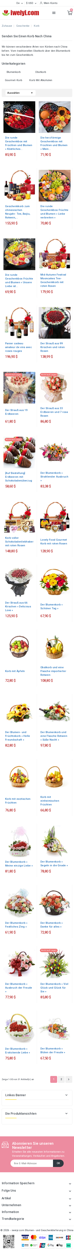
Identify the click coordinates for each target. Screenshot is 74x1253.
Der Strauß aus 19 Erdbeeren (16, 412)
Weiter (68, 1079)
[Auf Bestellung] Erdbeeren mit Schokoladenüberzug (18, 476)
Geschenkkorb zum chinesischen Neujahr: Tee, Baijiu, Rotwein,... (17, 211)
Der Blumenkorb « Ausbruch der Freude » (18, 987)
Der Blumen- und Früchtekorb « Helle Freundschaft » (17, 736)
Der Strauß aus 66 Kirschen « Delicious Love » (18, 606)
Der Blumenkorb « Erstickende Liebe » (17, 1050)
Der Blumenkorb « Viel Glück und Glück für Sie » (54, 987)
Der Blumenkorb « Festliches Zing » (16, 925)
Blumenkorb (14, 72)
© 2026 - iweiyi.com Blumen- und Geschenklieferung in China (37, 1230)
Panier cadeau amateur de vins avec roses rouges (18, 347)
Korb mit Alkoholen (40, 80)
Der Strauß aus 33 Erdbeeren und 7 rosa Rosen (54, 412)
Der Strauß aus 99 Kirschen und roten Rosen (52, 347)
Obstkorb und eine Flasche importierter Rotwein (53, 671)
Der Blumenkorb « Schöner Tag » (51, 606)
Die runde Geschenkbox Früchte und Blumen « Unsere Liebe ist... (19, 280)
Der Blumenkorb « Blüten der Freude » (52, 1050)
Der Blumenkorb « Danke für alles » (51, 925)
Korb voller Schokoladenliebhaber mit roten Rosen (19, 541)
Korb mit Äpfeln (15, 671)
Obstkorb (40, 72)
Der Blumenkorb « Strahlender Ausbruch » (54, 476)
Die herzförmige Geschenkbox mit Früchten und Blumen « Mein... (54, 143)
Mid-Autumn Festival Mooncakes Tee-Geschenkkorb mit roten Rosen (53, 280)
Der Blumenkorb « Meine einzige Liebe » (19, 863)
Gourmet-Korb (13, 80)
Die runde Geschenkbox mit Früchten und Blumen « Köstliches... (18, 143)
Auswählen (20, 93)
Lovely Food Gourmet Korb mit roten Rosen (53, 541)
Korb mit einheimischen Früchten (49, 800)
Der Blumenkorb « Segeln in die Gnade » (54, 863)
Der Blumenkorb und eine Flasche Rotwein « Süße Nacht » (53, 736)
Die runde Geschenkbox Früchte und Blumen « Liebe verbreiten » (54, 211)
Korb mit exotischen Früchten (18, 801)
